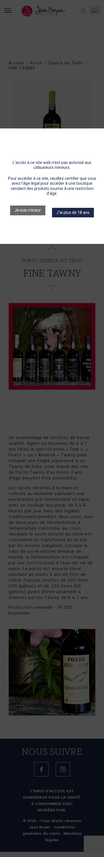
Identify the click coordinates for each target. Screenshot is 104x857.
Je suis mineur (27, 210)
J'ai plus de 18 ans (73, 212)
